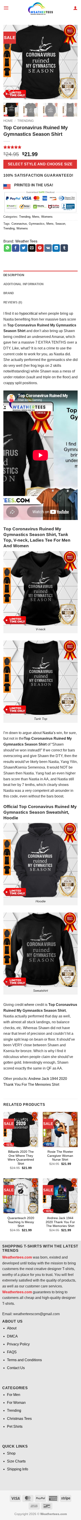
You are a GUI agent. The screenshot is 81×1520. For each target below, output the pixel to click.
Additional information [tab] (23, 284)
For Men (13, 1395)
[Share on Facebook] (15, 248)
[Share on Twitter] (23, 248)
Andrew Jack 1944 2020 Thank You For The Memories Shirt (60, 1222)
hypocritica (28, 313)
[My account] (75, 8)
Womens (47, 216)
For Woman (16, 1402)
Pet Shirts (14, 1426)
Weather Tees (26, 241)
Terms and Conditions (24, 1360)
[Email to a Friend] (32, 248)
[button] (6, 7)
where (29, 1005)
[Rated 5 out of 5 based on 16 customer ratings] (40, 147)
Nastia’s (49, 733)
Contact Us (16, 1368)
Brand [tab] (8, 293)
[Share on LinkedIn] (56, 248)
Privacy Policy (18, 1344)
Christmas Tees (19, 1419)
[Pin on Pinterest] (40, 248)
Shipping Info (17, 1469)
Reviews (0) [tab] (12, 302)
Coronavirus (19, 223)
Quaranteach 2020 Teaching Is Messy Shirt (20, 1222)
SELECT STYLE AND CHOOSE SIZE (40, 164)
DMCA (12, 1336)
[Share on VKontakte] (48, 248)
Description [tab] (13, 275)
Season (60, 223)
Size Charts (16, 1461)
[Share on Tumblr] (64, 248)
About (11, 1328)
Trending (25, 120)
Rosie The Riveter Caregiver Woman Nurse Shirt (60, 1155)
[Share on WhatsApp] (7, 248)
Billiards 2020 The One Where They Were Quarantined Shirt (21, 1157)
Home (8, 120)
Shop (11, 1453)
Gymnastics (37, 223)
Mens (35, 216)
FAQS (12, 1352)
